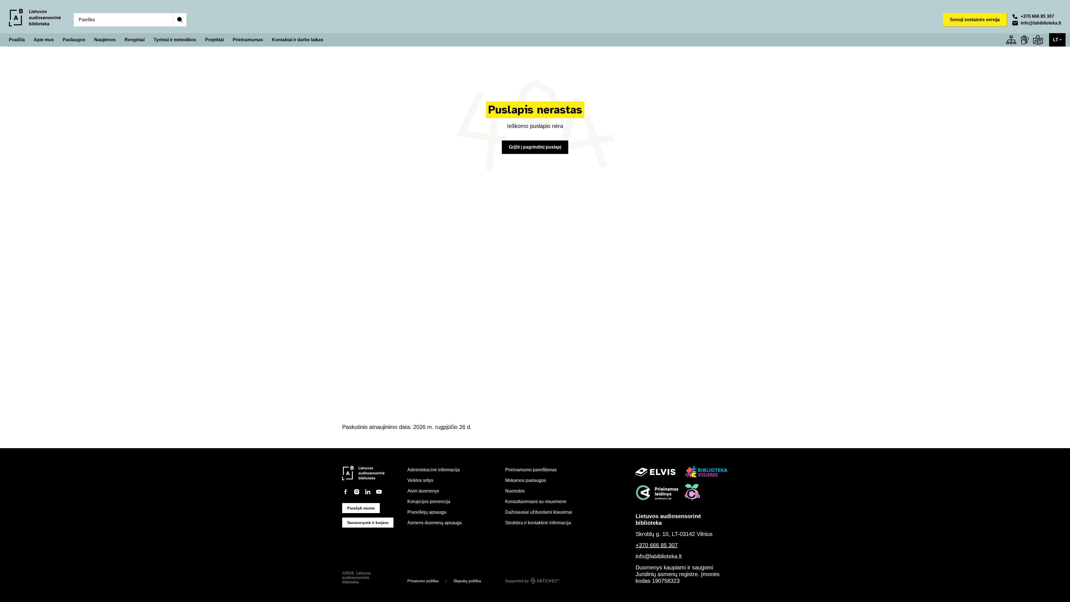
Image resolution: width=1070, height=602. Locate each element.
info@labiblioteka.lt (1041, 23)
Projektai (214, 39)
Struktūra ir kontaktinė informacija (538, 522)
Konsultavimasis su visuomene (535, 501)
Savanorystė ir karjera (367, 522)
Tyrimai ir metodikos (175, 39)
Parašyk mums (361, 508)
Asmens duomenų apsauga (434, 522)
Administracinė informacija (433, 469)
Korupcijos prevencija (428, 501)
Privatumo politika (423, 581)
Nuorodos (515, 491)
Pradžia (17, 39)
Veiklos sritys (420, 480)
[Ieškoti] (179, 19)
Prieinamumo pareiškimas (531, 469)
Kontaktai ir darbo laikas (297, 39)
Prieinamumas (248, 39)
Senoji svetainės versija (975, 19)
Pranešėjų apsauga (426, 512)
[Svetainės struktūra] (1011, 40)
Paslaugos (74, 39)
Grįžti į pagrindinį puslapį (535, 147)
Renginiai (135, 39)
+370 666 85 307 (1037, 16)
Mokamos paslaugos (525, 480)
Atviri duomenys (423, 491)
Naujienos (105, 39)
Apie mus (44, 39)
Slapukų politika (467, 581)
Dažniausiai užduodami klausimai (538, 512)
